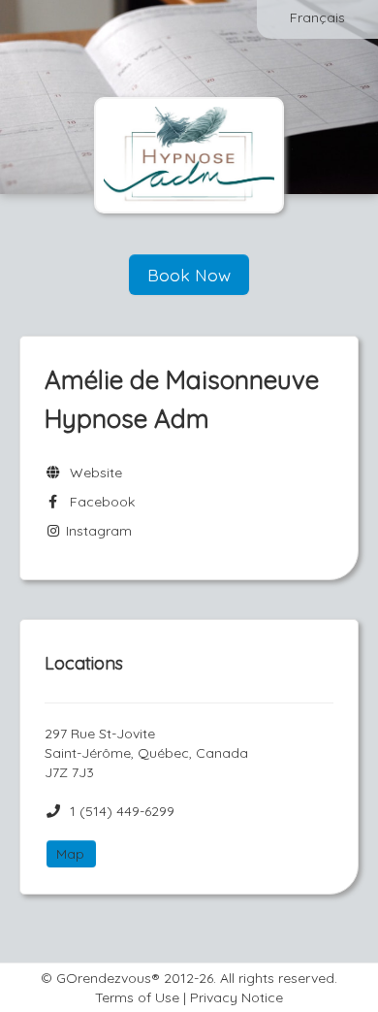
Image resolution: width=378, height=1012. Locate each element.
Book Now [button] (189, 274)
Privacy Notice (236, 997)
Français (317, 17)
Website (92, 472)
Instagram (97, 530)
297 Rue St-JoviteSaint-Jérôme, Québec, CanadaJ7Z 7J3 (146, 753)
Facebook (98, 501)
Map (70, 854)
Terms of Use (137, 997)
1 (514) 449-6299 (122, 811)
